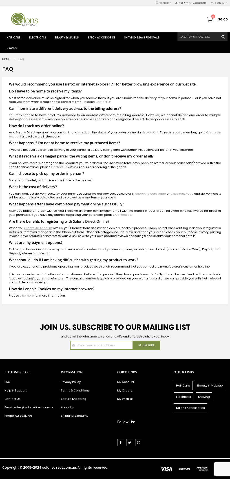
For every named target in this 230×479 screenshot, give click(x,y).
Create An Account (38, 228)
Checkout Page (182, 193)
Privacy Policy (71, 382)
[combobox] (202, 36)
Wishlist (165, 3)
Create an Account (192, 3)
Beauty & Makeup (210, 385)
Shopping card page (150, 193)
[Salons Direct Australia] (24, 19)
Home (6, 59)
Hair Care (183, 385)
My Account (150, 132)
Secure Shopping (73, 399)
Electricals (183, 397)
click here (27, 295)
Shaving (204, 397)
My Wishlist (125, 399)
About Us (67, 407)
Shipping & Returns (74, 416)
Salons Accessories (190, 408)
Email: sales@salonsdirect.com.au (29, 407)
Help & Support (15, 390)
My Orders (124, 390)
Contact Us (103, 102)
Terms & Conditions (75, 390)
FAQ (7, 382)
